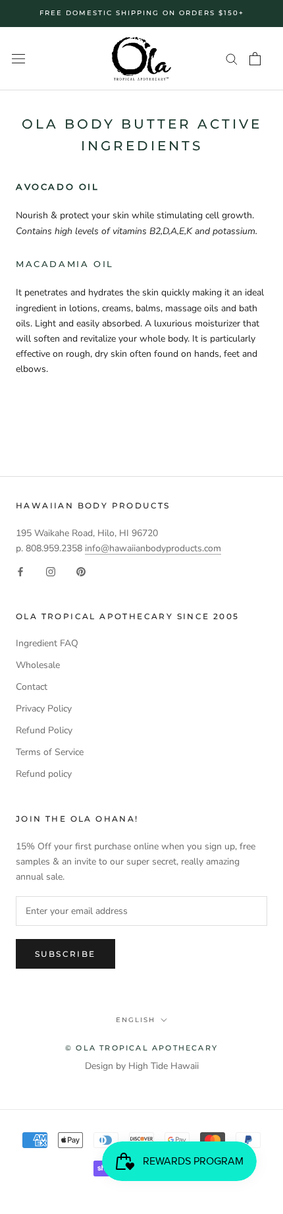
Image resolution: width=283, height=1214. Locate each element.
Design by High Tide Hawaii (142, 1066)
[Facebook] (20, 570)
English (135, 1020)
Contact (31, 687)
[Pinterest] (81, 570)
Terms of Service (50, 752)
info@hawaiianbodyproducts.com (153, 548)
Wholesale (38, 665)
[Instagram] (50, 570)
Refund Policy (44, 730)
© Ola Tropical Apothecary (141, 1047)
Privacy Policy (44, 708)
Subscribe (65, 954)
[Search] (232, 58)
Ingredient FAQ (47, 643)
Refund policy (44, 774)
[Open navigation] (18, 59)
